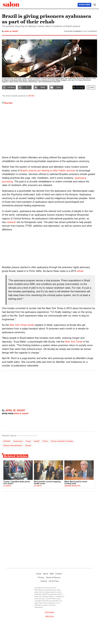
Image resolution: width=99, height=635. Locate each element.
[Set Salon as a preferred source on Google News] (78, 87)
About (45, 574)
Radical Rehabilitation (12, 446)
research (11, 222)
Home (38, 574)
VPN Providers (49, 612)
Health (36, 441)
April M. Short (11, 31)
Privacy (41, 578)
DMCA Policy (49, 616)
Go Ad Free (54, 581)
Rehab (28, 446)
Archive (44, 581)
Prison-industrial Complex (62, 441)
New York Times (73, 342)
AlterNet (31, 96)
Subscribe (84, 5)
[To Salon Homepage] (11, 4)
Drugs (28, 441)
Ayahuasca (18, 441)
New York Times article (22, 325)
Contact (58, 574)
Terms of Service (53, 578)
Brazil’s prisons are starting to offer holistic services (47, 171)
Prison (45, 441)
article (80, 271)
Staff (51, 574)
